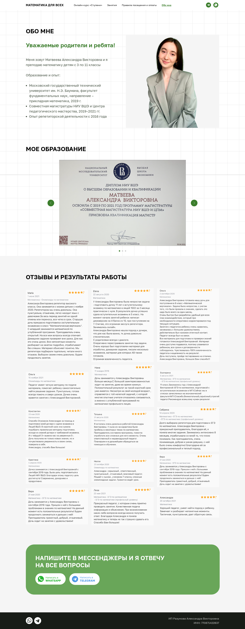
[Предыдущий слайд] (51, 203)
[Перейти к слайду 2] (122, 251)
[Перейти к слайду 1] (119, 251)
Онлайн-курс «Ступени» (88, 5)
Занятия (112, 5)
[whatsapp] (215, 4)
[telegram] (208, 4)
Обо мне (166, 5)
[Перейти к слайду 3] (125, 251)
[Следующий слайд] (194, 203)
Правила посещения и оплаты (139, 5)
